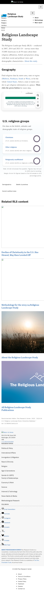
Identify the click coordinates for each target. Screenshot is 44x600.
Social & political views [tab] (9, 191)
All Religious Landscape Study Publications (16, 409)
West (28, 78)
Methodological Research (10, 500)
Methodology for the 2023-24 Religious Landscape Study (20, 306)
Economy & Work (7, 482)
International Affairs (8, 453)
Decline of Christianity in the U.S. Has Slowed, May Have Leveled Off (19, 253)
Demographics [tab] (6, 184)
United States (12, 81)
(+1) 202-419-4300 (7, 442)
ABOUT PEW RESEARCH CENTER (11, 550)
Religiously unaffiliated (14, 159)
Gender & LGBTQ (7, 475)
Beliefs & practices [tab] (22, 184)
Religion (4, 466)
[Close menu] (32, 13)
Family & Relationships (9, 478)
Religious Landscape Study (15, 15)
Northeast (14, 78)
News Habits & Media (9, 496)
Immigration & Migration (10, 457)
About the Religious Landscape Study (19, 357)
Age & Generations (8, 471)
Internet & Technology (9, 491)
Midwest (5, 78)
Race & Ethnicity (7, 462)
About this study (30, 61)
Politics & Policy (7, 448)
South (21, 78)
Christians (9, 137)
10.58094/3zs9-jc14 (11, 423)
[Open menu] (41, 7)
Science (4, 487)
